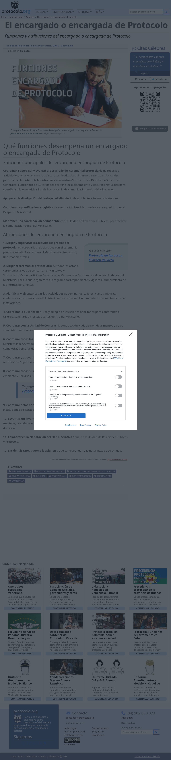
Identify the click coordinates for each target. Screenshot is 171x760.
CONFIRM (66, 416)
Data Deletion (70, 425)
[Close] (131, 335)
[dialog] (85, 380)
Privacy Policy (100, 425)
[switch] (118, 377)
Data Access (85, 425)
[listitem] (85, 371)
